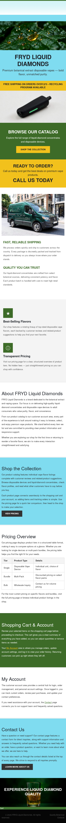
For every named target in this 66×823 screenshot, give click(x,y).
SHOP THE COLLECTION (33, 149)
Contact (48, 702)
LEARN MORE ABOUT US (17, 766)
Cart (2, 808)
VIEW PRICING (12, 513)
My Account (12, 647)
